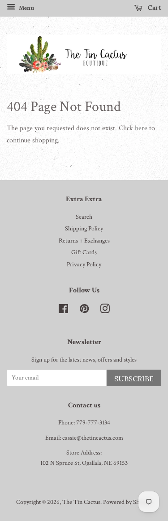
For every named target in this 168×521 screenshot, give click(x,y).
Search (84, 217)
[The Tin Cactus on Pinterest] (84, 311)
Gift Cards (84, 252)
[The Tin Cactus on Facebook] (63, 311)
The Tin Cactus (81, 502)
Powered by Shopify (127, 502)
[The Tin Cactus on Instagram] (105, 311)
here (141, 128)
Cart (153, 8)
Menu (25, 8)
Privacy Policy (84, 264)
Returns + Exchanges (84, 241)
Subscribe (134, 378)
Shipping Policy (84, 229)
